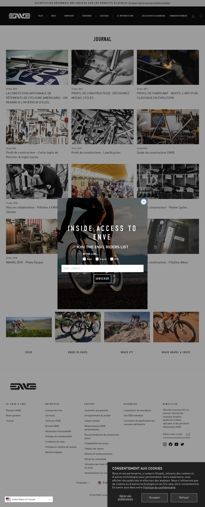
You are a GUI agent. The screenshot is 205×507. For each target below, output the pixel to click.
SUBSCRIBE (102, 278)
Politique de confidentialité (159, 487)
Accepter (154, 497)
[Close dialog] (143, 201)
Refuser (184, 497)
